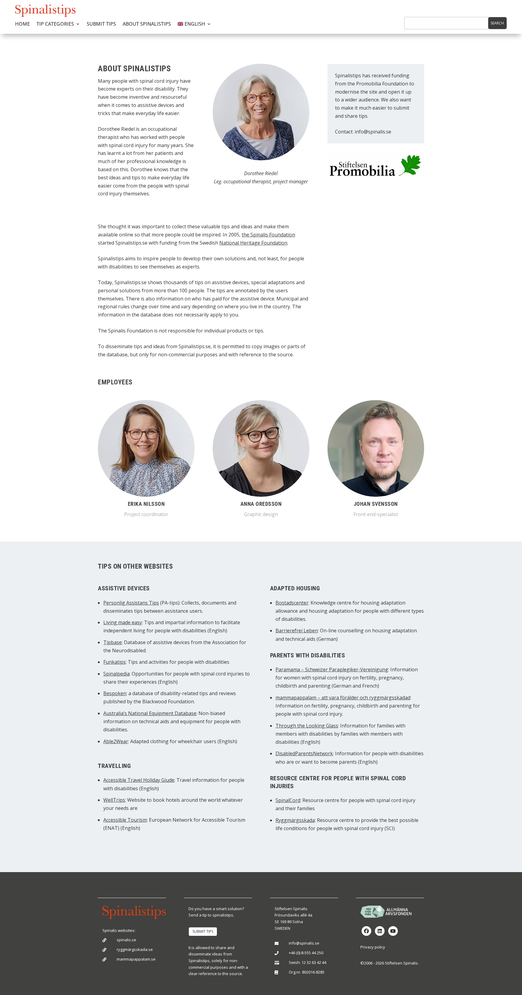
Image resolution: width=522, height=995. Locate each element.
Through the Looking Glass (307, 725)
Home (22, 24)
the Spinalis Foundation (268, 234)
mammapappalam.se (136, 959)
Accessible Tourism (125, 820)
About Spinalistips (147, 24)
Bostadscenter (292, 602)
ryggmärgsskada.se (135, 949)
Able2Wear (115, 741)
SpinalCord (288, 800)
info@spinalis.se (373, 131)
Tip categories (55, 24)
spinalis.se (126, 939)
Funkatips (114, 662)
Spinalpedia (116, 673)
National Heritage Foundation (253, 242)
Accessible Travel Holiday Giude (138, 780)
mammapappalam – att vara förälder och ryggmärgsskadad (343, 697)
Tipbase (112, 642)
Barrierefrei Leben (297, 630)
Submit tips (101, 24)
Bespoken (114, 693)
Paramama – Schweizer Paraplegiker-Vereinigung (332, 669)
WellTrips (114, 800)
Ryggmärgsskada (295, 820)
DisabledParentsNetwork (304, 753)
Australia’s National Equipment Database (149, 713)
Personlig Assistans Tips (131, 602)
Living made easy (122, 622)
